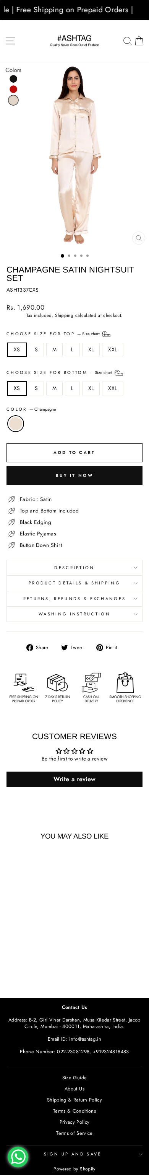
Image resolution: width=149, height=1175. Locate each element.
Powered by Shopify (74, 1168)
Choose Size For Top (53, 333)
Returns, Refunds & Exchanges (74, 599)
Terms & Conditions (74, 1111)
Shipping (64, 315)
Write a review (74, 779)
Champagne (15, 423)
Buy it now (74, 475)
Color (31, 409)
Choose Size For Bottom (59, 372)
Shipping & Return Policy (74, 1099)
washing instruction (74, 614)
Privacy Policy (75, 1122)
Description (74, 568)
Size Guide (74, 1077)
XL (91, 349)
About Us (74, 1088)
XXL (112, 349)
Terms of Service (74, 1133)
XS (17, 349)
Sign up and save (73, 1154)
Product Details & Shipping (74, 583)
